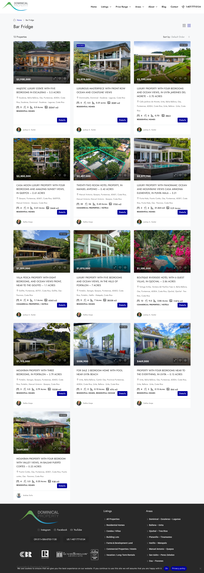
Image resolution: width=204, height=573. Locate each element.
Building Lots (112, 537)
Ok (166, 568)
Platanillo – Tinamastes (160, 537)
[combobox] (180, 37)
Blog (164, 6)
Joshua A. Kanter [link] (29, 129)
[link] (41, 62)
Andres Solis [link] (28, 495)
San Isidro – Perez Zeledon (161, 555)
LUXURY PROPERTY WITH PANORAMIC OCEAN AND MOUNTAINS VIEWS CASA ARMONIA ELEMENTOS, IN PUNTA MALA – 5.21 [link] (162, 189)
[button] (184, 26)
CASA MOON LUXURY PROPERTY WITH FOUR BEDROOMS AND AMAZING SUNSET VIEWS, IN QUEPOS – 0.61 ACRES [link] (40, 189)
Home (94, 6)
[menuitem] (191, 7)
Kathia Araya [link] (28, 222)
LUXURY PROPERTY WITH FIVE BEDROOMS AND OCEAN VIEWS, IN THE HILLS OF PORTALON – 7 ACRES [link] (99, 281)
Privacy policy (178, 568)
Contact (174, 6)
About (151, 6)
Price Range (122, 6)
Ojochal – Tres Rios (158, 531)
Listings (104, 6)
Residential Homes (115, 525)
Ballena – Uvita (156, 525)
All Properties (112, 519)
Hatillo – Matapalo (158, 543)
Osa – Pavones (156, 561)
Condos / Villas (113, 531)
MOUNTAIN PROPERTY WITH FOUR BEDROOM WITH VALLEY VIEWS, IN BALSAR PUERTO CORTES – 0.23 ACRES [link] (41, 462)
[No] (200, 568)
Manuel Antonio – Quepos (161, 549)
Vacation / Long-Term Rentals (120, 555)
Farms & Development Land (119, 543)
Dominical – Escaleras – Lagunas (165, 519)
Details (62, 120)
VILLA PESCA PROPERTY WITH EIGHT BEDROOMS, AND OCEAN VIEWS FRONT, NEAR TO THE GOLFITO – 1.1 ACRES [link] (39, 281)
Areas (138, 6)
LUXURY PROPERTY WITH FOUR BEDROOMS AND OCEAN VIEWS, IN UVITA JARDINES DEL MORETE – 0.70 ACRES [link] (161, 92)
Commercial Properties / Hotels (121, 549)
